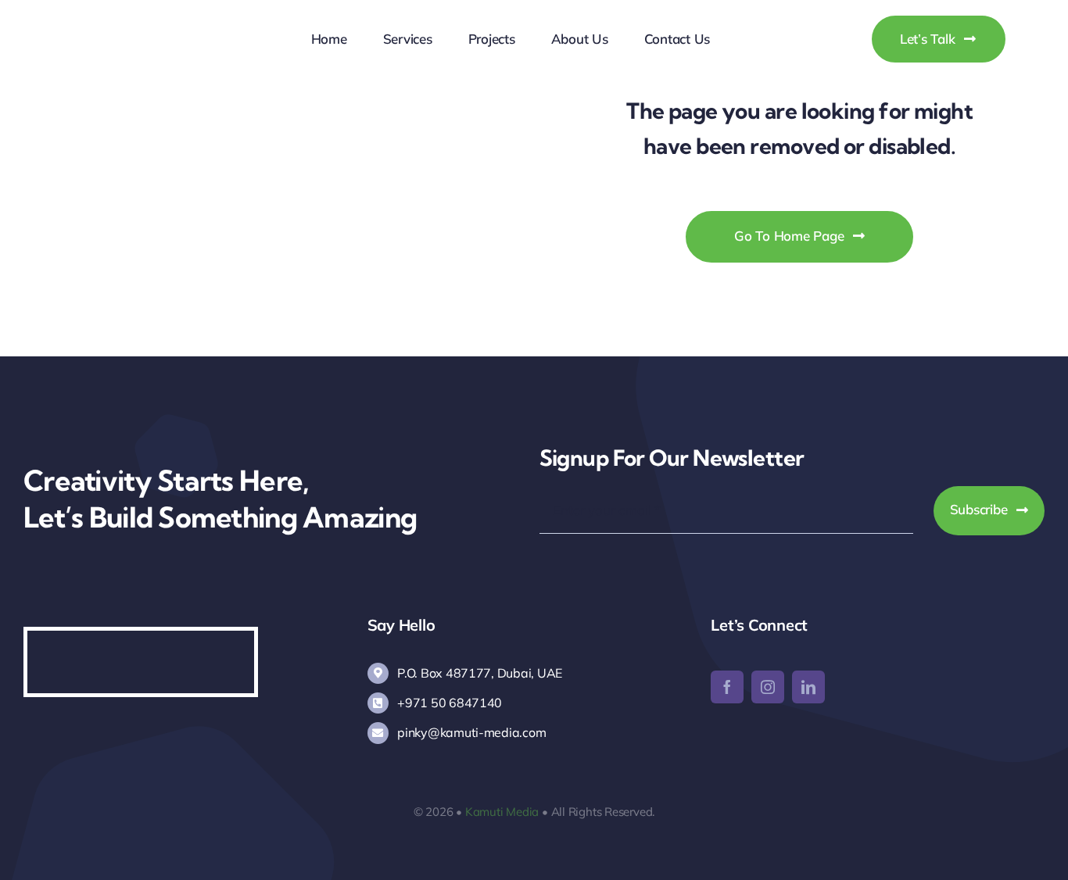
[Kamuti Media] (143, 24)
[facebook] (727, 687)
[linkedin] (808, 687)
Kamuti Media (502, 811)
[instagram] (767, 687)
